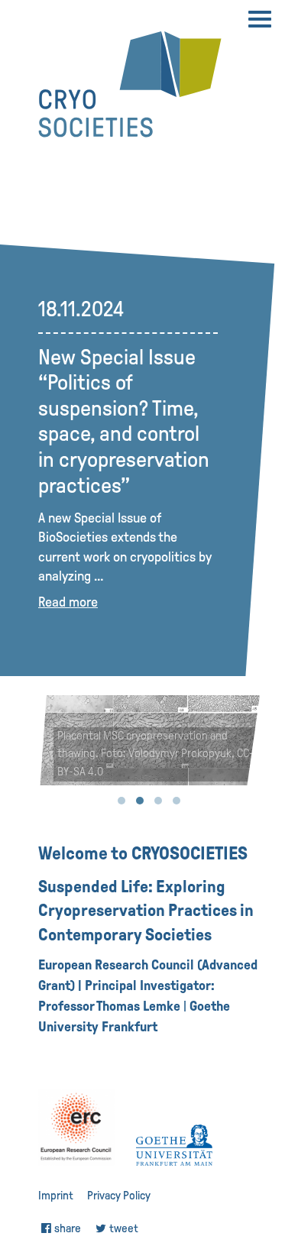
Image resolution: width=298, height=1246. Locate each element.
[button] (121, 800)
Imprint (55, 1195)
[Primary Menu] (260, 19)
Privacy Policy (119, 1195)
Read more (68, 602)
